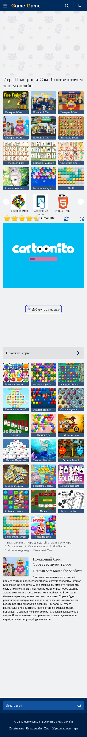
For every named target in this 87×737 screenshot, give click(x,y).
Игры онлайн (15, 542)
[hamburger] (5, 6)
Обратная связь (61, 728)
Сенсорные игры (37, 546)
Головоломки (15, 546)
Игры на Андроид (18, 550)
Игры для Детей (37, 542)
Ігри (76, 728)
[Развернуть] (82, 219)
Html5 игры (59, 546)
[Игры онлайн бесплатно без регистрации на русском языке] (26, 5)
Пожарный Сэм (42, 550)
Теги (46, 728)
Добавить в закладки (45, 309)
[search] (79, 705)
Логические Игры (61, 542)
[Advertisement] (38, 43)
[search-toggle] (66, 5)
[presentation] (6, 202)
